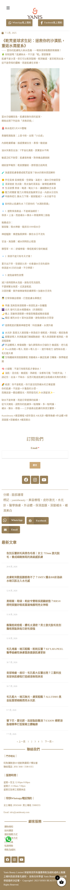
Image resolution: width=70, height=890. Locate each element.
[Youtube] (44, 480)
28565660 (17, 805)
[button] (8, 8)
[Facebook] (26, 480)
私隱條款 (8, 846)
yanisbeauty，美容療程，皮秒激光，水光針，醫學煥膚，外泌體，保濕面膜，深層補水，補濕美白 (35, 505)
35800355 (36, 805)
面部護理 (17, 494)
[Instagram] (35, 480)
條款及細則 (9, 850)
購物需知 (8, 826)
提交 (35, 465)
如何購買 (8, 830)
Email (35, 448)
